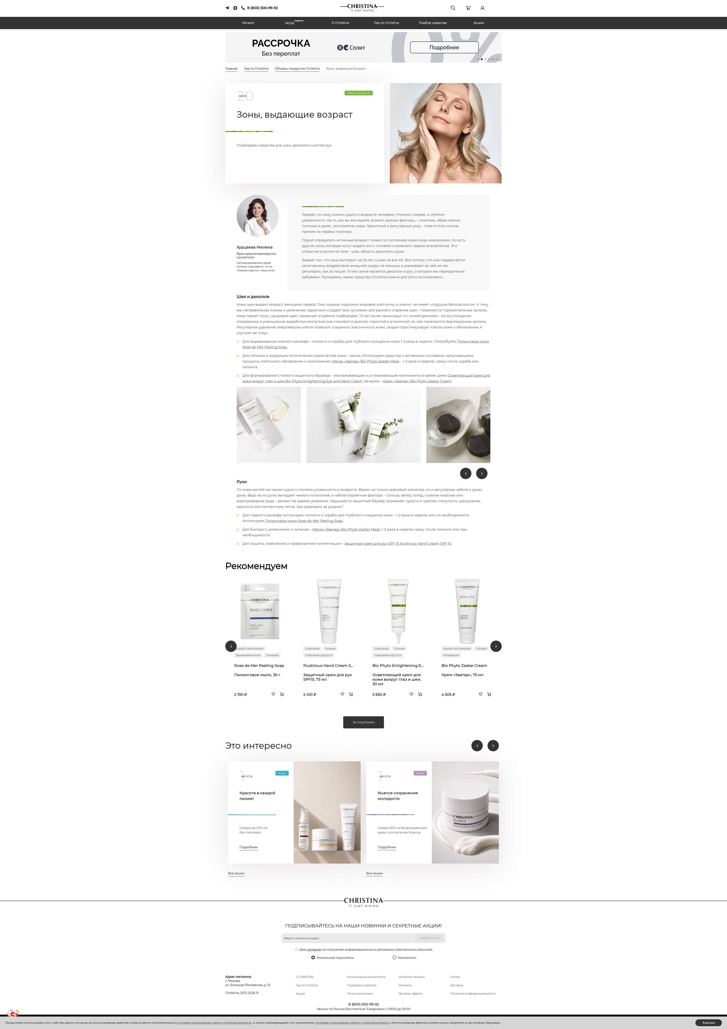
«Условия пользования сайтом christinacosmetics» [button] (214, 1022)
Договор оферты (410, 993)
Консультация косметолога (366, 977)
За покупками (363, 722)
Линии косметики (360, 993)
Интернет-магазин (412, 977)
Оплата (455, 977)
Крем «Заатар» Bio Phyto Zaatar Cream (417, 381)
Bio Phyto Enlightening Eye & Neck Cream (398, 665)
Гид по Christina (386, 23)
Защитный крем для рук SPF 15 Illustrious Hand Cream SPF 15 (397, 544)
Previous (465, 473)
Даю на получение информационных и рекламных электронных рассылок (365, 949)
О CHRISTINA (305, 977)
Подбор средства (433, 23)
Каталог (248, 23)
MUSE (294, 23)
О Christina (340, 23)
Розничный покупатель (335, 958)
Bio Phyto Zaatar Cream (464, 665)
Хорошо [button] (708, 1022)
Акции (478, 23)
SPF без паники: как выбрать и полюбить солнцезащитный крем (124, 799)
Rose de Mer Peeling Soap (259, 665)
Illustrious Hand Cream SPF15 (329, 665)
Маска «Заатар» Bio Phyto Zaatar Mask (365, 361)
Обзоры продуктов (358, 93)
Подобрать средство (361, 985)
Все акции (236, 873)
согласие (314, 949)
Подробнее (110, 847)
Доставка (456, 985)
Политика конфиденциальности (472, 993)
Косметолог (407, 958)
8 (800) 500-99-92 (363, 1004)
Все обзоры (99, 873)
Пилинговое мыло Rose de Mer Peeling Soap (304, 521)
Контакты (405, 985)
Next (482, 473)
